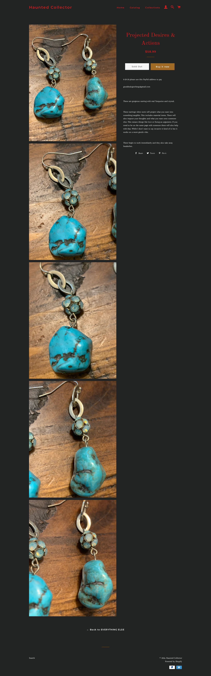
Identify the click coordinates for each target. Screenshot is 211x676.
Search (32, 658)
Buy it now (162, 66)
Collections (152, 7)
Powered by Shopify (173, 661)
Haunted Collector (50, 7)
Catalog (135, 7)
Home (120, 7)
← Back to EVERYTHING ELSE (105, 629)
